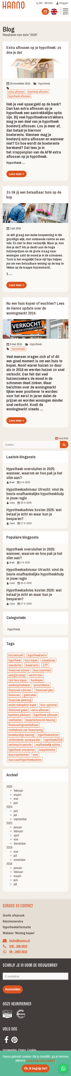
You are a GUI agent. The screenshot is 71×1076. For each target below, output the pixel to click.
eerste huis (36, 675)
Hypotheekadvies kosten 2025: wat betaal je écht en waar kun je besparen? (34, 514)
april (16, 835)
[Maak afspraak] (45, 11)
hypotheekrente (37, 655)
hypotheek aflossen (19, 96)
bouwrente (32, 665)
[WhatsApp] (63, 1068)
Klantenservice (13, 921)
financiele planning (19, 700)
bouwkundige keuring (21, 734)
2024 (9, 807)
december (20, 843)
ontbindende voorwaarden (24, 740)
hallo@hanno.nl (19, 940)
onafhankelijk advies (48, 744)
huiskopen (37, 680)
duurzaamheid (42, 670)
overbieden (15, 720)
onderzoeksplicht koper (22, 705)
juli (15, 815)
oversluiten (15, 665)
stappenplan (22, 152)
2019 (9, 847)
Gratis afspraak (13, 915)
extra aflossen (16, 92)
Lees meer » (16, 174)
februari (18, 790)
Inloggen (63, 3)
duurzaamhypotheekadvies (25, 759)
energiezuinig (16, 675)
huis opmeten (48, 705)
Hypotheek (44, 83)
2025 (9, 786)
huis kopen (31, 660)
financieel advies (18, 670)
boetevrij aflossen (38, 92)
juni (16, 803)
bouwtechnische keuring (40, 720)
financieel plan (44, 690)
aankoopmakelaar (19, 685)
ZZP (45, 665)
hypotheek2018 (53, 740)
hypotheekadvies (48, 734)
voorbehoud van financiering (25, 730)
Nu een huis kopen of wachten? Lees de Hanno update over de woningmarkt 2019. (35, 308)
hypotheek (14, 660)
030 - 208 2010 (45, 3)
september (20, 819)
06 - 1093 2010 (18, 952)
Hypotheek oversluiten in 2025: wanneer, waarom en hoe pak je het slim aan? (34, 473)
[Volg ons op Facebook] (6, 1039)
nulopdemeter (47, 749)
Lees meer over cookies (40, 1060)
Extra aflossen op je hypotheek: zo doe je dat (33, 50)
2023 (9, 823)
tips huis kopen (17, 680)
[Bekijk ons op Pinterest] (14, 1039)
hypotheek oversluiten (21, 749)
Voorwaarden (10, 1050)
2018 (9, 863)
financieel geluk (17, 710)
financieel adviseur (19, 690)
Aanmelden (12, 989)
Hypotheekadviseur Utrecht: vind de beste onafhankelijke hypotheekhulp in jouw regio (35, 494)
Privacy (22, 1050)
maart (17, 794)
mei (16, 798)
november (19, 859)
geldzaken (30, 695)
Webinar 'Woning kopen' (19, 933)
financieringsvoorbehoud (23, 725)
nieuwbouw (48, 660)
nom (35, 754)
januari (18, 827)
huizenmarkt (18, 349)
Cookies (31, 1050)
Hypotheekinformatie (17, 927)
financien (14, 695)
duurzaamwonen (18, 754)
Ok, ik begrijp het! (35, 1068)
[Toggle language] (54, 11)
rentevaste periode (19, 744)
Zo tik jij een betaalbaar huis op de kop (33, 195)
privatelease (41, 685)
